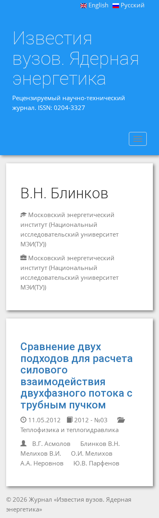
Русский (132, 5)
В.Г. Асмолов (51, 443)
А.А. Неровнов (42, 463)
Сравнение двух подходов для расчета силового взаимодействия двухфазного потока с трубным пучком (76, 375)
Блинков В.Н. (100, 443)
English (97, 5)
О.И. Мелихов (92, 453)
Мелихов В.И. (40, 453)
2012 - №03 (90, 420)
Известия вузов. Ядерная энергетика (75, 58)
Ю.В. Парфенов (96, 463)
